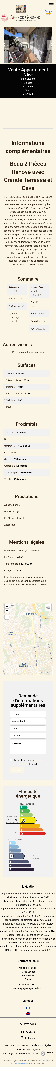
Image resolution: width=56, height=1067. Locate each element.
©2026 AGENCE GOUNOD (18, 1045)
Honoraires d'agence (29, 1049)
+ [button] (7, 606)
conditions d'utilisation (19, 1063)
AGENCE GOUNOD (28, 968)
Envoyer (17, 770)
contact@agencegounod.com (28, 988)
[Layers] (48, 607)
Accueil (6, 107)
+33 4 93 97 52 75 (28, 984)
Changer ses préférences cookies (21, 1053)
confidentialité (44, 1061)
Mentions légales (42, 1045)
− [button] (7, 610)
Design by (50, 1053)
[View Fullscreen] (7, 617)
